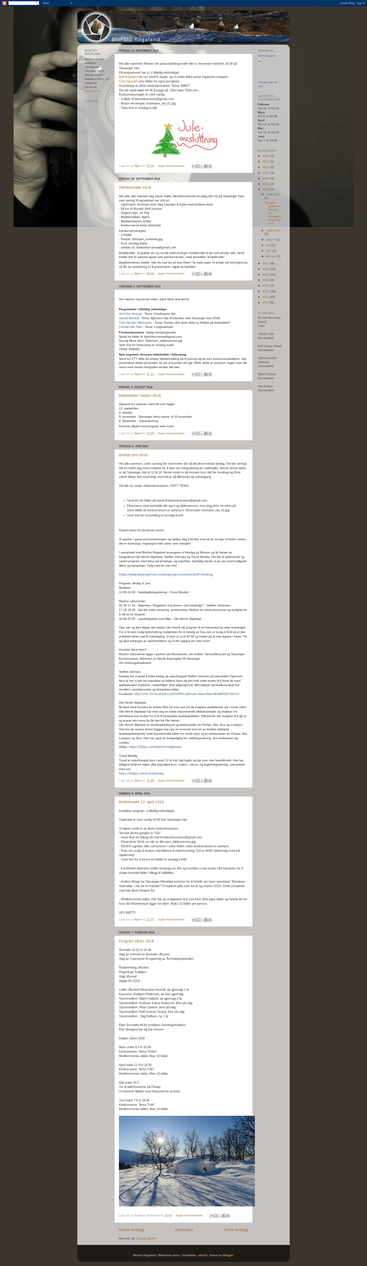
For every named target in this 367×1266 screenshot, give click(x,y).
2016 (266, 269)
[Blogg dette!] (198, 166)
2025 (266, 156)
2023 (266, 161)
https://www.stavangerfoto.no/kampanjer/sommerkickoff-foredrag (166, 574)
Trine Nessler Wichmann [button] (135, 322)
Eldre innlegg (236, 1229)
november (272, 194)
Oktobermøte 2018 (135, 187)
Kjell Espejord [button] (128, 77)
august (271, 239)
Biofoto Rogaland (266, 55)
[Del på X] (202, 166)
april (269, 250)
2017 (266, 263)
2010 (266, 302)
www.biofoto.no (92, 91)
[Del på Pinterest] (210, 166)
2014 (266, 280)
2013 (266, 285)
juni (268, 245)
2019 (266, 184)
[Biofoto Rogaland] (270, 78)
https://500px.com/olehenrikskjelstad (155, 747)
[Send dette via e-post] (194, 166)
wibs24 (202, 1255)
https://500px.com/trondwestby (141, 773)
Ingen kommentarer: (172, 165)
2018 (266, 189)
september (273, 230)
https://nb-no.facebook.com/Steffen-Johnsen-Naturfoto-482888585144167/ (187, 694)
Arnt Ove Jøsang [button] (130, 313)
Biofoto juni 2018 (133, 455)
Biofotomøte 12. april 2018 (141, 802)
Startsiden (184, 1229)
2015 (266, 274)
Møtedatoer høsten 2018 (140, 395)
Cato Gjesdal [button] (128, 81)
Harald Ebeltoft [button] (129, 318)
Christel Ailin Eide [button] (130, 327)
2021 (266, 172)
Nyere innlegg (131, 1229)
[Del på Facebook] (206, 166)
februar (271, 256)
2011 (266, 297)
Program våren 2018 (136, 941)
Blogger (228, 1255)
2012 (266, 291)
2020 (266, 178)
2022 (266, 167)
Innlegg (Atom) (146, 1238)
